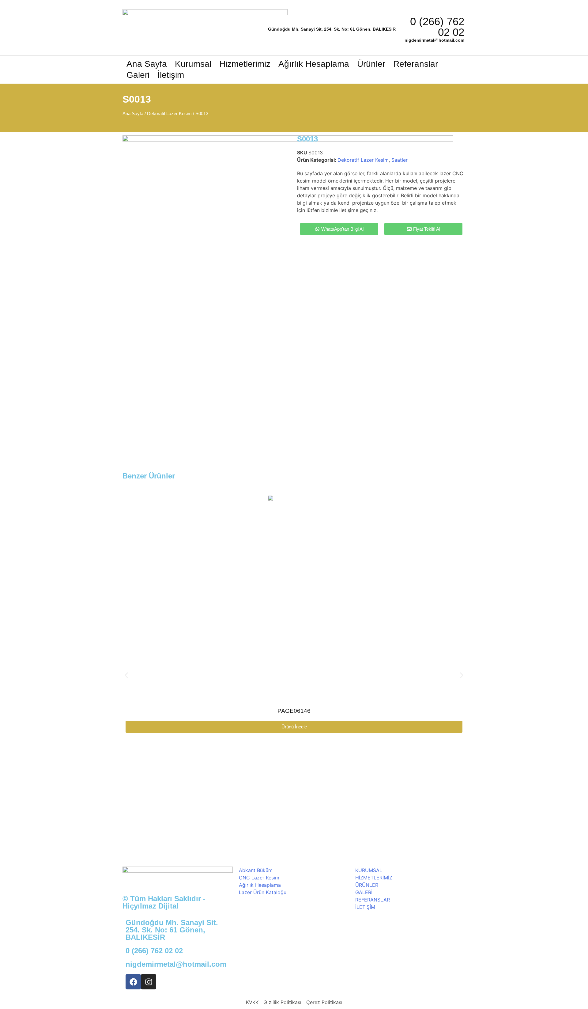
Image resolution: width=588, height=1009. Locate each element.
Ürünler (371, 64)
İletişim (170, 75)
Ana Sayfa (146, 64)
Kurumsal (193, 64)
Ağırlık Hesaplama (313, 64)
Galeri (137, 75)
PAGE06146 (294, 711)
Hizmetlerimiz (244, 64)
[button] (126, 675)
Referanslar (415, 64)
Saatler (399, 160)
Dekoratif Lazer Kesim (169, 113)
